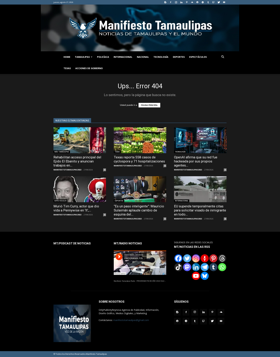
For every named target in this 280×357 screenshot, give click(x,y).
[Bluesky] (205, 276)
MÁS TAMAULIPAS (61, 152)
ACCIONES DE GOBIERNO (89, 68)
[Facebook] (170, 2)
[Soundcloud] (192, 2)
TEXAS (67, 68)
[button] (223, 57)
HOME (67, 56)
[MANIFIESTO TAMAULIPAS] (140, 28)
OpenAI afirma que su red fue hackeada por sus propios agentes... (195, 161)
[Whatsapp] (222, 267)
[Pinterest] (186, 2)
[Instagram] (176, 2)
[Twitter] (218, 2)
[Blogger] (165, 2)
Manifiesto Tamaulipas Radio (124, 281)
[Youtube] (224, 2)
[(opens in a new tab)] (140, 140)
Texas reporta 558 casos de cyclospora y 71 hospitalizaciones (139, 159)
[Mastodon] (187, 267)
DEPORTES (179, 56)
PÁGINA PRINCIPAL (149, 105)
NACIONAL (143, 56)
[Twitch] (213, 2)
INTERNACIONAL (123, 56)
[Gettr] (205, 258)
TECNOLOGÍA (160, 56)
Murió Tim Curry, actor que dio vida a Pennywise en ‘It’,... (76, 208)
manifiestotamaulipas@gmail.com (131, 320)
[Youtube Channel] (196, 276)
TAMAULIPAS (82, 56)
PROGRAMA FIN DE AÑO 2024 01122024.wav (154, 281)
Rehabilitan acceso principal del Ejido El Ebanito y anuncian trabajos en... (77, 161)
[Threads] (222, 258)
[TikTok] (178, 267)
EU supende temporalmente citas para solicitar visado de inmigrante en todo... (200, 210)
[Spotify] (197, 2)
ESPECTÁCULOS (198, 56)
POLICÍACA (103, 56)
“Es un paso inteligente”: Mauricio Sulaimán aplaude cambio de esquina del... (139, 210)
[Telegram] (202, 2)
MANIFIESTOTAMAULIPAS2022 (67, 169)
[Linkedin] (181, 2)
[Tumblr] (208, 2)
